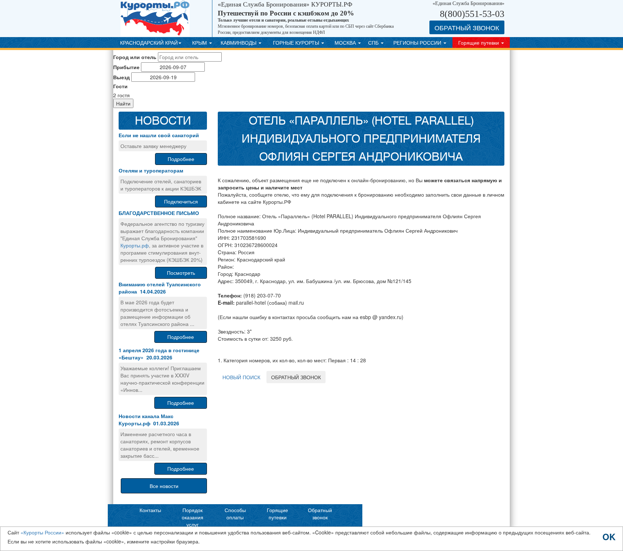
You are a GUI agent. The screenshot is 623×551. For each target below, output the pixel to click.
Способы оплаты (235, 513)
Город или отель (134, 57)
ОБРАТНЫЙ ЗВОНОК (296, 377)
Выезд (121, 77)
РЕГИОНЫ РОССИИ (418, 42)
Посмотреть (181, 272)
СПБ (374, 42)
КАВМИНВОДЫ (239, 42)
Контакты (150, 510)
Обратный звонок (320, 513)
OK (608, 535)
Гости (120, 86)
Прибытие (126, 67)
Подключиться (181, 201)
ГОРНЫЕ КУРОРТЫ (297, 42)
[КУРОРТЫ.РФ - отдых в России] (166, 18)
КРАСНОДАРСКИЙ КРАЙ (149, 42)
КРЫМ (200, 42)
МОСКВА (346, 42)
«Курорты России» (42, 532)
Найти (123, 103)
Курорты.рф (134, 245)
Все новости (164, 485)
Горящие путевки (479, 42)
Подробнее (181, 158)
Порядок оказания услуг (192, 517)
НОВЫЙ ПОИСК (241, 377)
